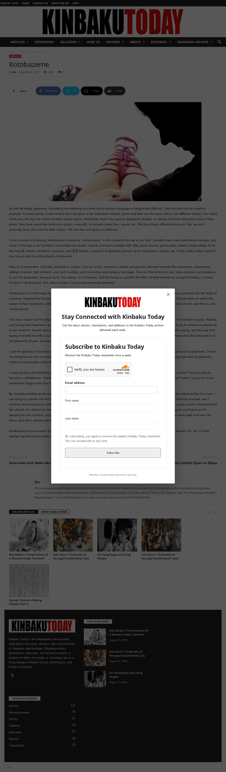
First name (72, 400)
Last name (72, 418)
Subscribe (113, 452)
